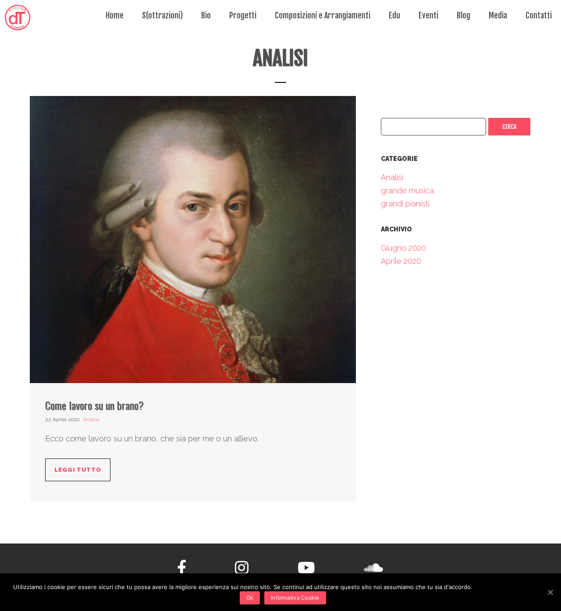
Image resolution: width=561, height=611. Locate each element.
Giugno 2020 (403, 247)
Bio (206, 15)
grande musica (407, 190)
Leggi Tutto (77, 469)
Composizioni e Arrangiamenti (322, 15)
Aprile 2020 (401, 261)
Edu (394, 15)
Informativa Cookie (295, 597)
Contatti (538, 15)
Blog (463, 15)
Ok (250, 597)
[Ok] (550, 592)
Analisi (91, 419)
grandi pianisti (405, 203)
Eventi (428, 15)
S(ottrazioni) (162, 15)
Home (115, 15)
